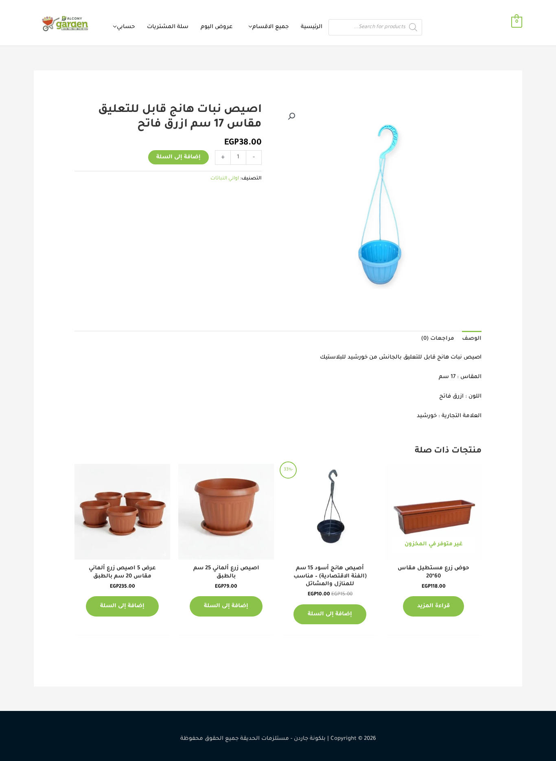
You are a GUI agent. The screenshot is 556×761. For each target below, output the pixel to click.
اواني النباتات (224, 179)
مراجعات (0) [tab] (437, 339)
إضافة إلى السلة (178, 157)
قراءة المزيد (433, 606)
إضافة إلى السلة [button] (330, 614)
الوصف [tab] (472, 339)
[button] (291, 116)
